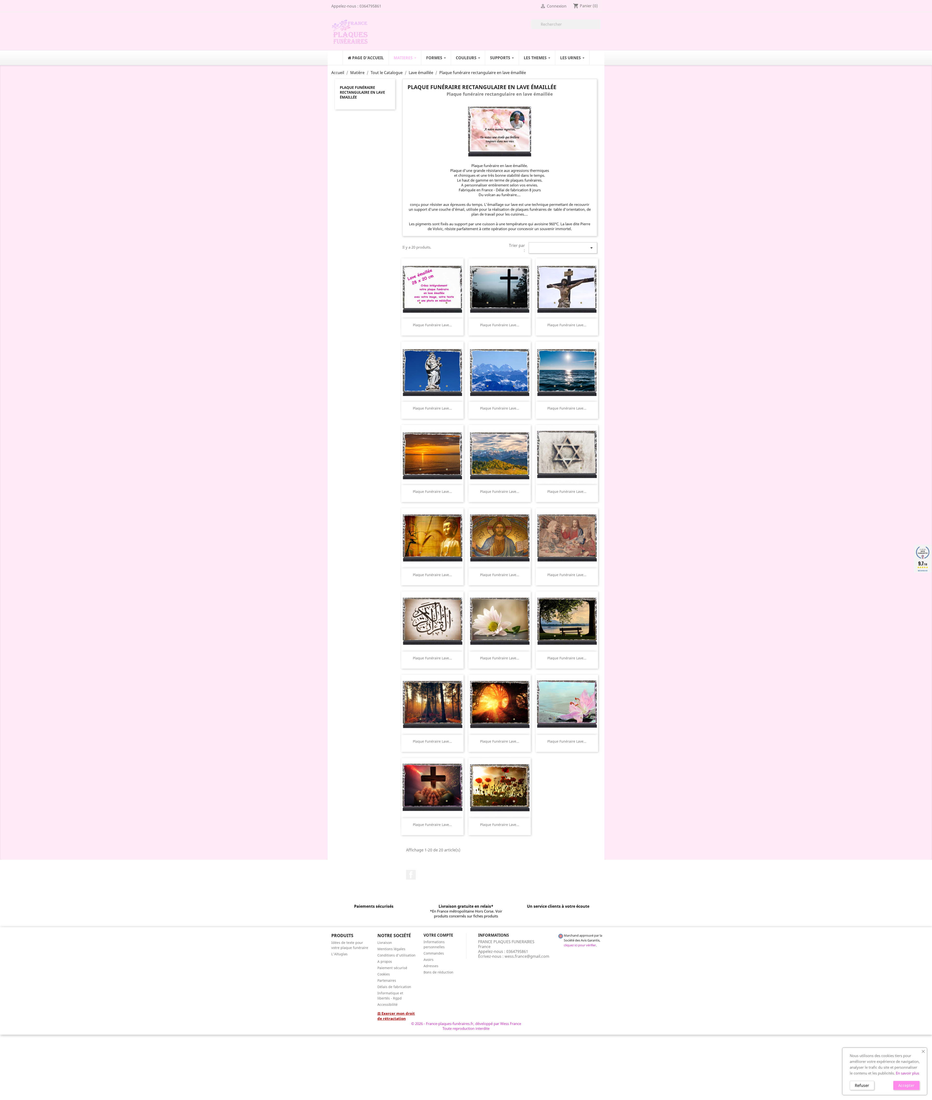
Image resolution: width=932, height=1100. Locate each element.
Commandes (434, 953)
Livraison (384, 942)
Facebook (411, 875)
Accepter (906, 1085)
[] (598, 27)
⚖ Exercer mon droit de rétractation (396, 1016)
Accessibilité (387, 1004)
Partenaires (386, 980)
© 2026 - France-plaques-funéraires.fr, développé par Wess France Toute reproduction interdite (466, 1026)
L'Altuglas (339, 954)
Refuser (862, 1085)
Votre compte (438, 935)
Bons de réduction (438, 972)
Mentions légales (391, 949)
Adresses (431, 966)
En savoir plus (907, 1073)
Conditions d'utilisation (396, 955)
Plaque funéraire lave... (432, 325)
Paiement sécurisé (392, 968)
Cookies (383, 974)
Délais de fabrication (394, 986)
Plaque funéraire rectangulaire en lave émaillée (362, 92)
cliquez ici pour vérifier (580, 945)
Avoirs (428, 959)
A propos (384, 961)
